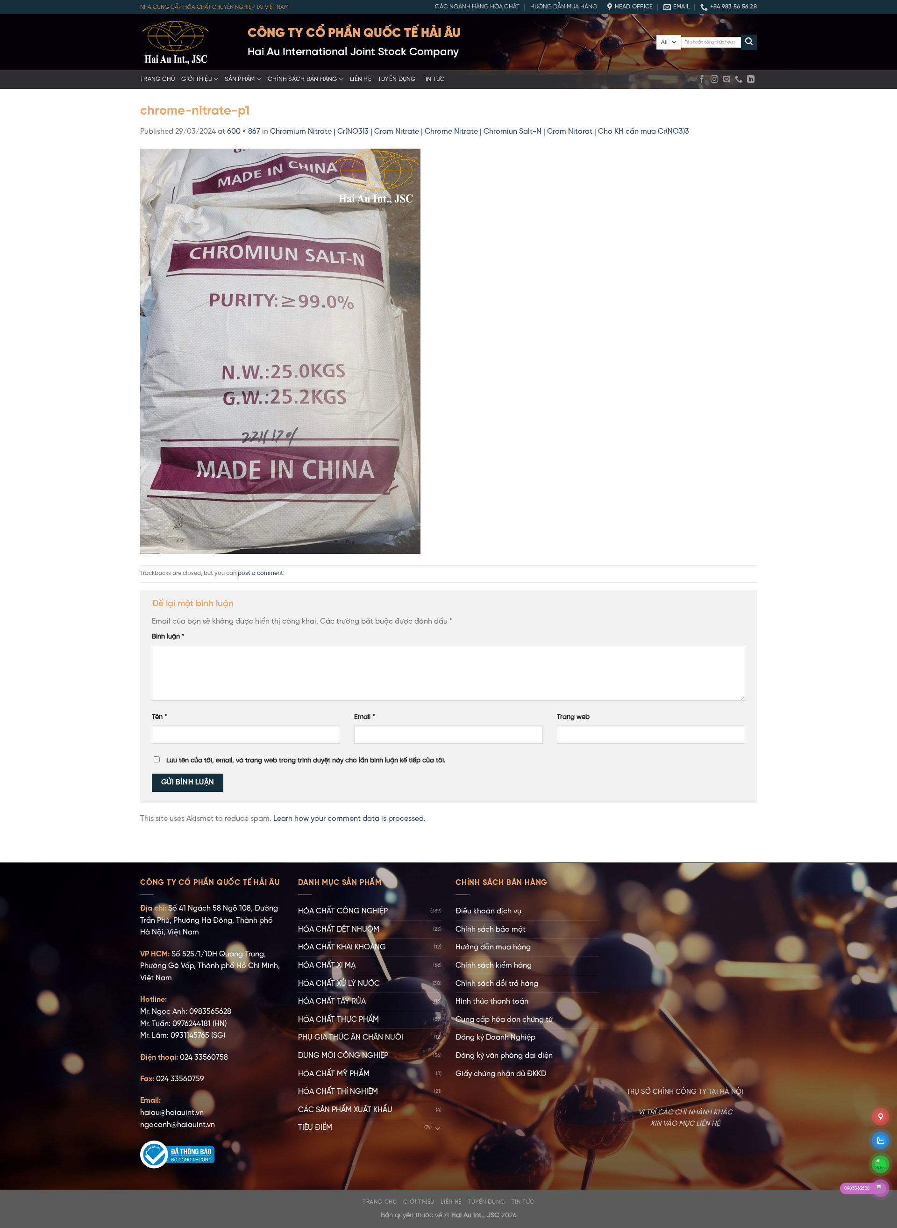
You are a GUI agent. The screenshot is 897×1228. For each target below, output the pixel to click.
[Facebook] (701, 79)
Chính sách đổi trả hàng (497, 984)
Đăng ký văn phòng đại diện (504, 1056)
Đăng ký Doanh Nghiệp (495, 1037)
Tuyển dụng (397, 79)
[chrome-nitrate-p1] (280, 351)
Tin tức (433, 79)
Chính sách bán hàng (302, 79)
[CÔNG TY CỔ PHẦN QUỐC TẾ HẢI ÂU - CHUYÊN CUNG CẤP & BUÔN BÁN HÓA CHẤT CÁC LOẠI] (187, 42)
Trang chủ (157, 79)
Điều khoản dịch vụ (488, 911)
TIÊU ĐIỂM (315, 1128)
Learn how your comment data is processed (348, 819)
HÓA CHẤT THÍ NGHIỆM (338, 1092)
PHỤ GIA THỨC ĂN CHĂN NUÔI (350, 1037)
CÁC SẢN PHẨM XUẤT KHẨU (345, 1110)
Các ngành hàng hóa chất (477, 7)
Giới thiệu (196, 79)
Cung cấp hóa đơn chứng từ (504, 1020)
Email (364, 717)
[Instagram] (714, 79)
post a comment (260, 573)
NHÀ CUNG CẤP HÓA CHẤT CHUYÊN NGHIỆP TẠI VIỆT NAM (214, 7)
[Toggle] (437, 1128)
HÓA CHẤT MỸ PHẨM (334, 1074)
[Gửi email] (726, 79)
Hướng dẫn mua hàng (563, 7)
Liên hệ (360, 79)
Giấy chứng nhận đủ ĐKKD (501, 1074)
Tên (159, 717)
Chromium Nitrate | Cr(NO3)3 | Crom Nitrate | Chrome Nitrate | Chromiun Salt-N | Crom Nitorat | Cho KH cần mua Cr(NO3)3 (479, 132)
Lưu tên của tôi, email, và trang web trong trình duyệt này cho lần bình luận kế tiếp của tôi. (306, 760)
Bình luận (168, 636)
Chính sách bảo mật (491, 930)
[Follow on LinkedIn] (751, 79)
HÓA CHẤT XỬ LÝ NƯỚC (339, 984)
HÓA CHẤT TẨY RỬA (332, 1001)
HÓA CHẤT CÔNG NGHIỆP (343, 911)
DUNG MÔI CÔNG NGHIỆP (343, 1056)
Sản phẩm (240, 79)
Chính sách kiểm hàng (494, 965)
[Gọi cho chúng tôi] (738, 79)
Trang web (573, 717)
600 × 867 (243, 132)
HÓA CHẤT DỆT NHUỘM (338, 930)
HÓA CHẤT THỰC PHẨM (338, 1020)
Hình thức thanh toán (492, 1001)
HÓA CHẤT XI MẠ (327, 965)
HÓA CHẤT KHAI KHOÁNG (342, 947)
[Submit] (749, 42)
